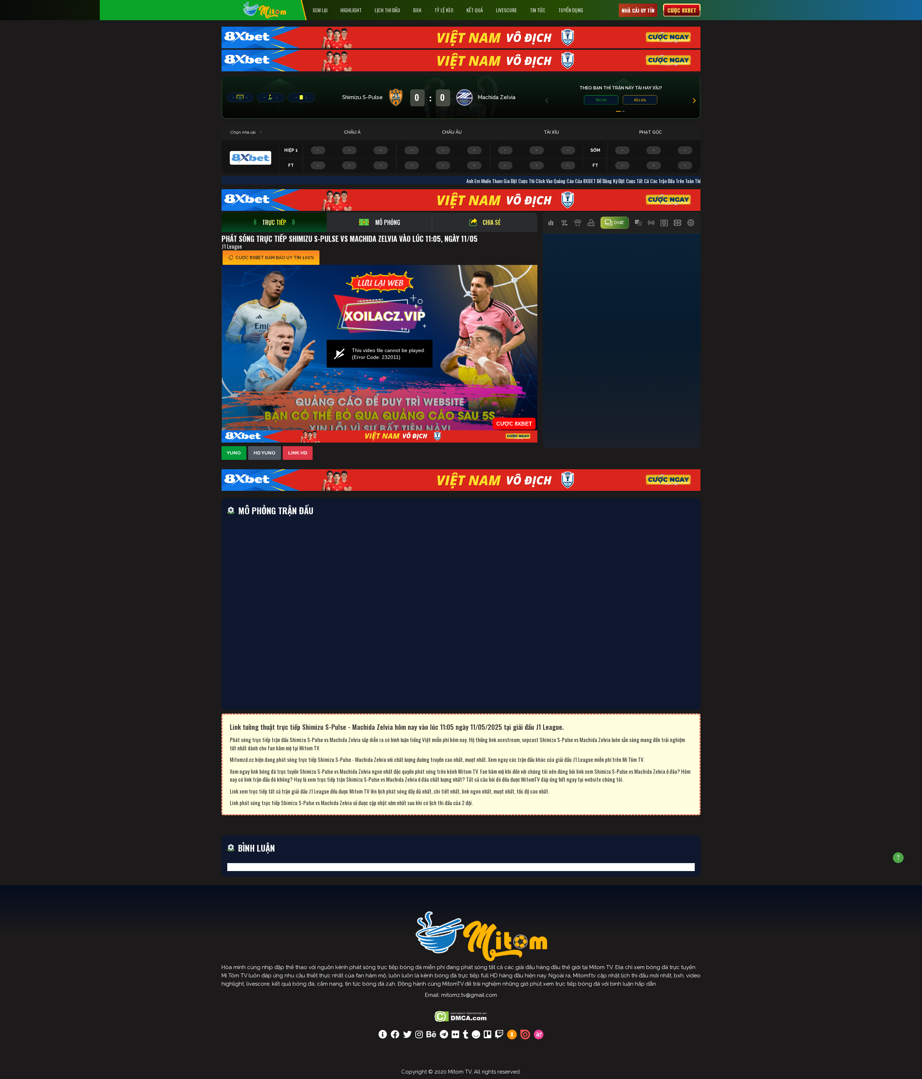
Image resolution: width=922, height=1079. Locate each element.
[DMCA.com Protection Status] (461, 1016)
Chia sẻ (492, 222)
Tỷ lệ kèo (443, 10)
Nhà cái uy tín (638, 10)
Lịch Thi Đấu (387, 10)
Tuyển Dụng (570, 10)
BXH (417, 10)
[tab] (274, 222)
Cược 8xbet (681, 10)
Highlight (351, 10)
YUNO (234, 453)
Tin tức (537, 10)
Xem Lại (320, 10)
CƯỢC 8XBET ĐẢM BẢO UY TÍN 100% (275, 257)
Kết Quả (474, 10)
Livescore (506, 10)
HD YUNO (265, 453)
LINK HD (297, 453)
